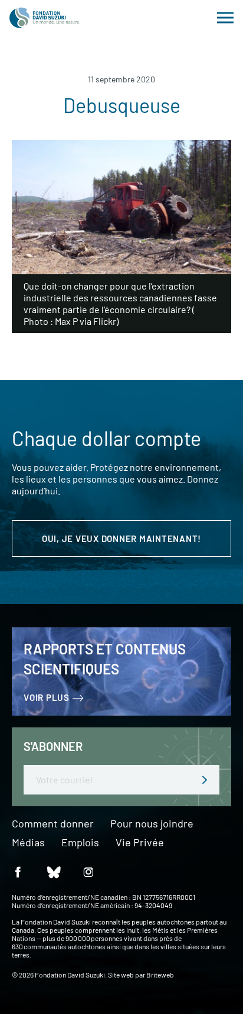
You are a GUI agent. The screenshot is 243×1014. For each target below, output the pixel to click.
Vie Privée (140, 843)
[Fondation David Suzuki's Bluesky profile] (53, 871)
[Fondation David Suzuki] (44, 17)
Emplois (80, 843)
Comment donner (53, 824)
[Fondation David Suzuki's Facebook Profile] (18, 871)
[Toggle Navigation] (225, 17)
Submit (204, 779)
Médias (28, 843)
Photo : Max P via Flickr (70, 321)
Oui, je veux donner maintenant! (121, 538)
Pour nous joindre (151, 824)
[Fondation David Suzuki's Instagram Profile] (88, 871)
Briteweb (160, 974)
